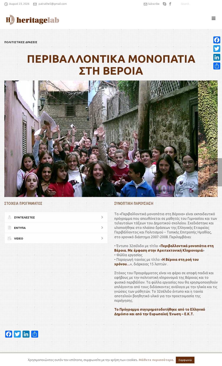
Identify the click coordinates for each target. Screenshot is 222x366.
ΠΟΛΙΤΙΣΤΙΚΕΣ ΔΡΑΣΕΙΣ (20, 42)
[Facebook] (216, 40)
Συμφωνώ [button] (185, 359)
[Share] (216, 66)
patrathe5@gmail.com (53, 3)
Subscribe (154, 3)
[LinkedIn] (216, 57)
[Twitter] (216, 48)
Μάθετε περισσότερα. (156, 360)
